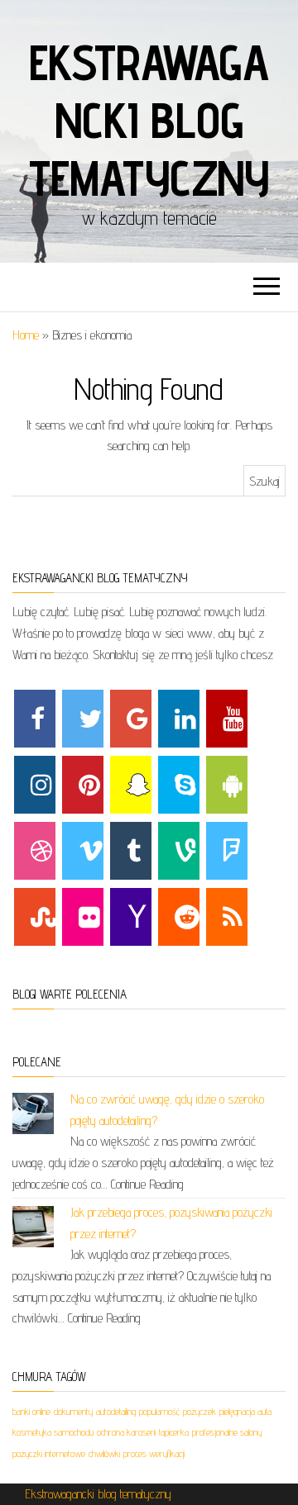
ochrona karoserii (126, 1432)
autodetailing (116, 1411)
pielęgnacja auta (245, 1411)
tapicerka (174, 1432)
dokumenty (73, 1411)
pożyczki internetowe (48, 1453)
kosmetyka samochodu (53, 1432)
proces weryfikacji (154, 1453)
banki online (31, 1411)
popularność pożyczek (177, 1411)
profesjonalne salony (227, 1432)
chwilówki (104, 1453)
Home (25, 335)
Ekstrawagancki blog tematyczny (149, 119)
